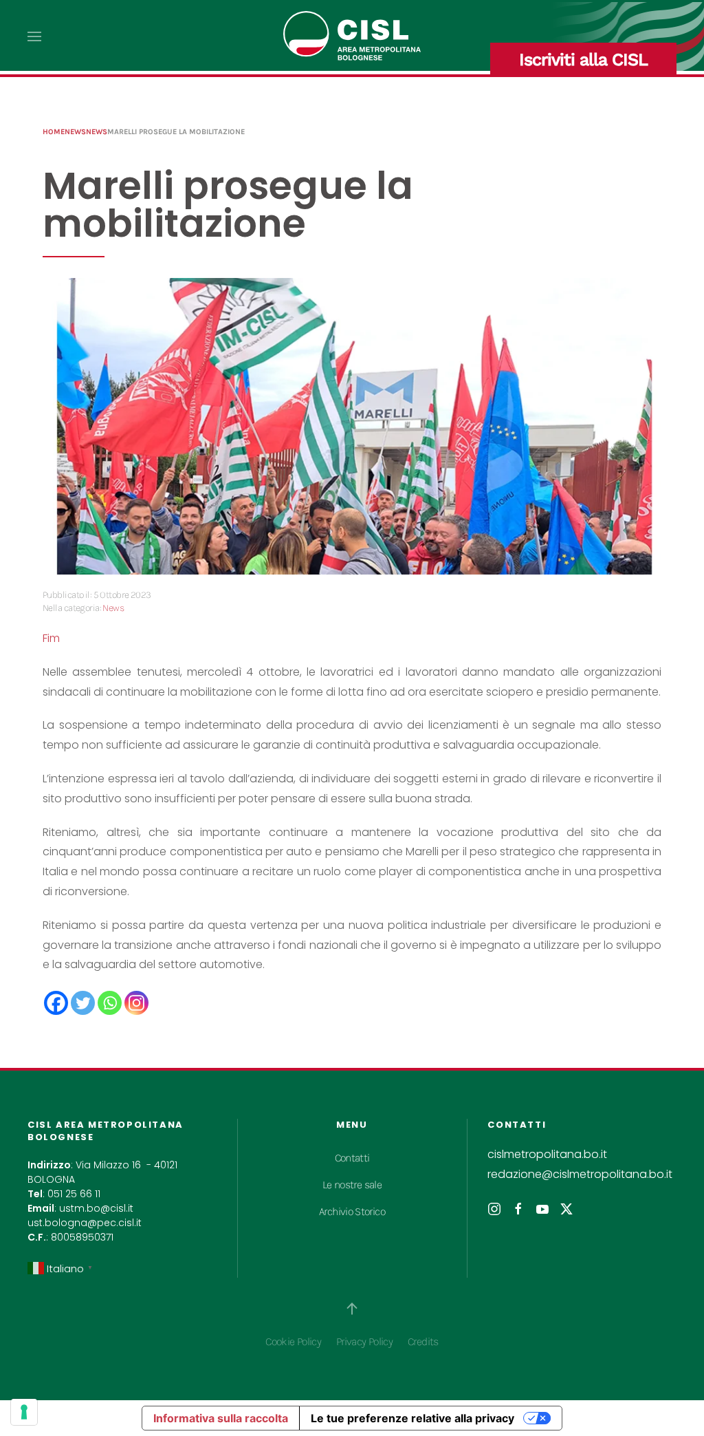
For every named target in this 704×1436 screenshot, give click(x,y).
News (75, 131)
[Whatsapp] (110, 1003)
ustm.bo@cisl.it (96, 1208)
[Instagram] (136, 1003)
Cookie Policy (293, 1341)
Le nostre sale (352, 1184)
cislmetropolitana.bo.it (547, 1154)
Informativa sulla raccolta (220, 1418)
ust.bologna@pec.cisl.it (85, 1223)
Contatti (352, 1157)
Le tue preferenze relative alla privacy (412, 1418)
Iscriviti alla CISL (583, 59)
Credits (423, 1341)
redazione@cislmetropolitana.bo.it (579, 1174)
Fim (51, 638)
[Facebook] (56, 1003)
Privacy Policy (364, 1341)
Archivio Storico (352, 1211)
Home (54, 131)
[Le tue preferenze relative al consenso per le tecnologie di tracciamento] (24, 1412)
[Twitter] (83, 1003)
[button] (34, 36)
